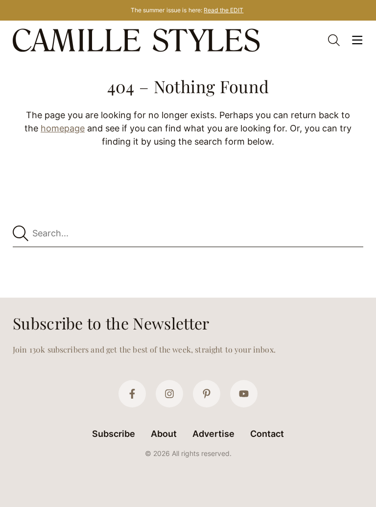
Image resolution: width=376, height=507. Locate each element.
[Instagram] (169, 393)
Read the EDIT (223, 10)
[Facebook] (132, 393)
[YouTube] (244, 393)
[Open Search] (334, 40)
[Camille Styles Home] (138, 40)
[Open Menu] (357, 40)
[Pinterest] (206, 393)
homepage (63, 128)
